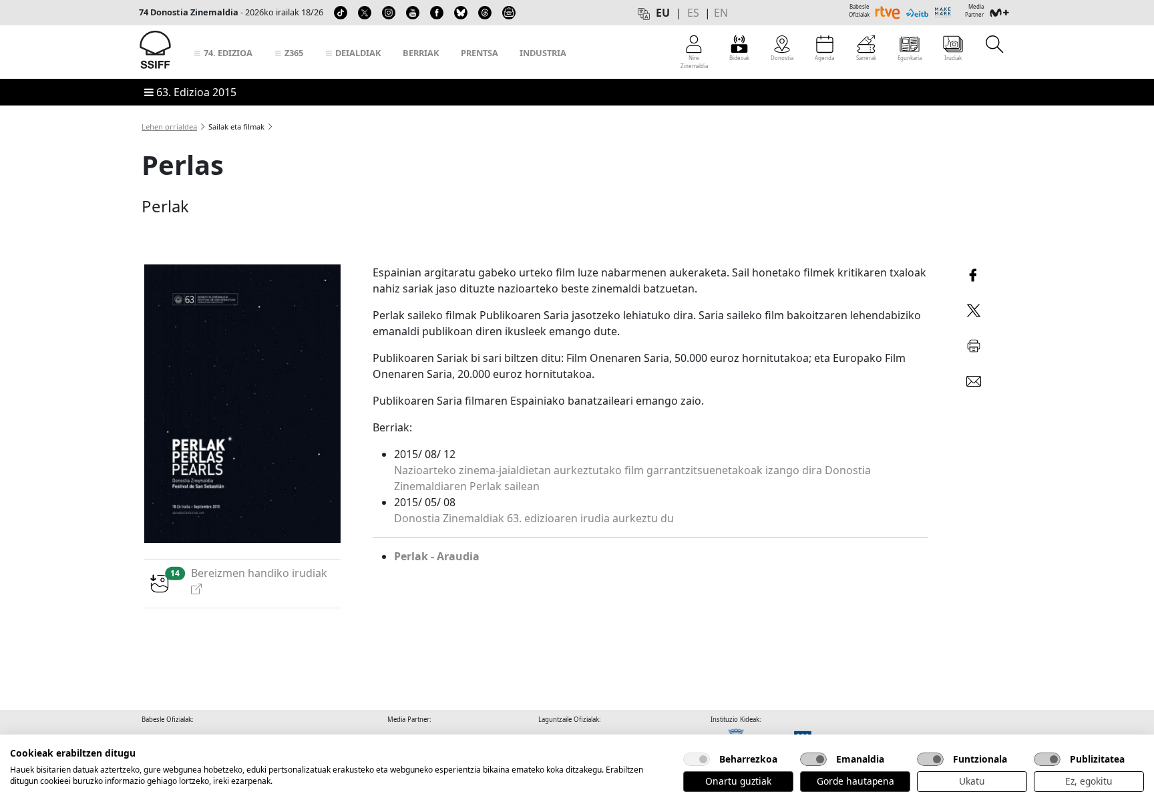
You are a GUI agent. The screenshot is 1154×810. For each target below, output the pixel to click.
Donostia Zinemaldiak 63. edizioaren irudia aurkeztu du (534, 518)
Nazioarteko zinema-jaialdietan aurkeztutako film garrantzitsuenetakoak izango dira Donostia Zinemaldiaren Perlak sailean (632, 478)
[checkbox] (696, 759)
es (693, 12)
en (721, 12)
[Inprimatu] (974, 344)
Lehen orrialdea (169, 127)
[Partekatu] (974, 273)
